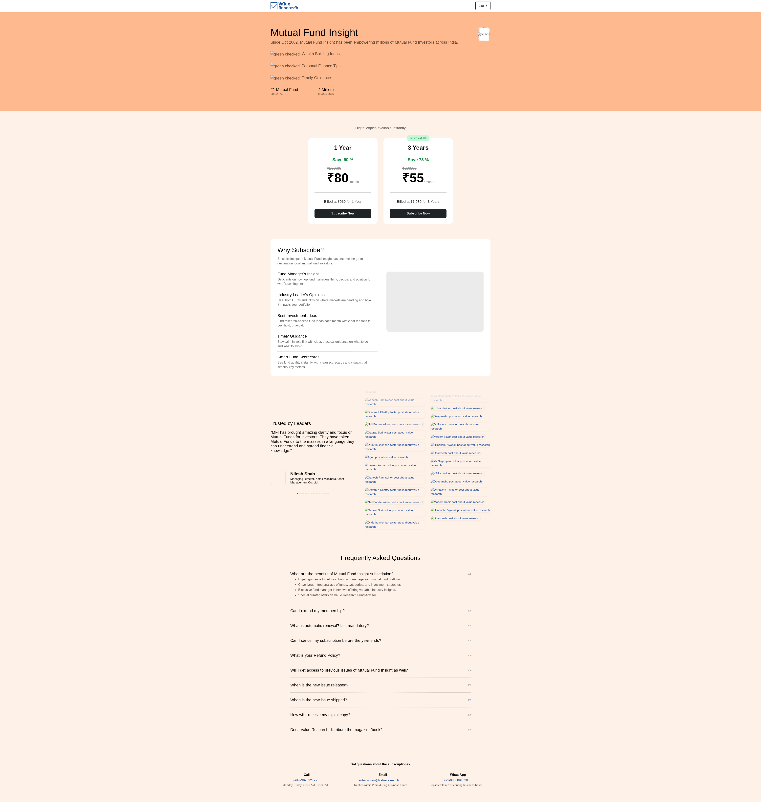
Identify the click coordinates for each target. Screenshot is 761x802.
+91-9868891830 (456, 780)
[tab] (327, 279)
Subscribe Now (342, 213)
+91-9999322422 (305, 780)
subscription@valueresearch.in (380, 780)
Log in (483, 5)
